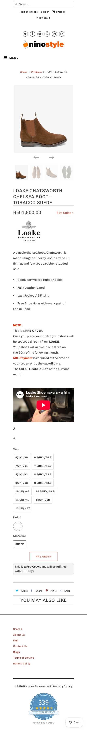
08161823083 (29, 12)
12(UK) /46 (43, 499)
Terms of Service (23, 657)
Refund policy (21, 663)
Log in (45, 12)
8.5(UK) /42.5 (42, 474)
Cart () (60, 12)
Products (36, 72)
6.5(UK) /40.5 (42, 457)
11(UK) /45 (22, 499)
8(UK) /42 (21, 474)
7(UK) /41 (21, 465)
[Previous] (35, 157)
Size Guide (64, 213)
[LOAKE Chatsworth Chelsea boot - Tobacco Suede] (43, 119)
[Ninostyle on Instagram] (54, 33)
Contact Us (20, 646)
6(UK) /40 (21, 457)
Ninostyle (28, 686)
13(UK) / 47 (22, 508)
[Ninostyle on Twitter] (25, 33)
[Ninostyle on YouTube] (39, 33)
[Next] (51, 157)
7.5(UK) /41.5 (42, 465)
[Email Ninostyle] (61, 33)
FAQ (15, 640)
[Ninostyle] (43, 44)
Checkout (43, 18)
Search (17, 628)
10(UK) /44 (22, 491)
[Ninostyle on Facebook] (32, 33)
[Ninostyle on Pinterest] (47, 33)
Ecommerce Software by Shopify (53, 686)
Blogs (16, 652)
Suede (19, 544)
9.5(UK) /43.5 (42, 482)
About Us (19, 634)
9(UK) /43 (21, 482)
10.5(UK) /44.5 (45, 491)
